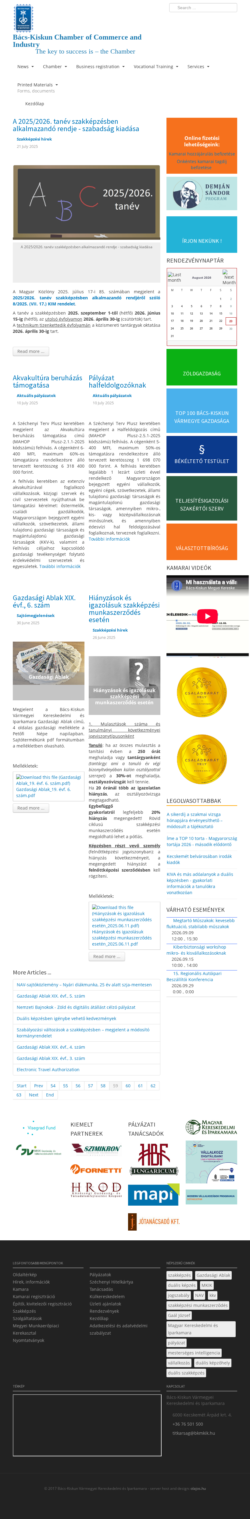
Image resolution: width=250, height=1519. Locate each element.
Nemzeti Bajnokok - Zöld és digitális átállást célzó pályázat (76, 1007)
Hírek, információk (31, 1282)
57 (90, 1086)
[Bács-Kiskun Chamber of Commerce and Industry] (86, 13)
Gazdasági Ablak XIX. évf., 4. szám (51, 1047)
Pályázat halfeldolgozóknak (117, 381)
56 (78, 1086)
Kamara (21, 1289)
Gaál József (179, 1315)
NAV (199, 1295)
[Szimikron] (96, 1151)
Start (22, 1086)
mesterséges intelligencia (194, 1353)
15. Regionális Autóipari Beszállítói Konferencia (194, 976)
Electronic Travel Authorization (48, 1069)
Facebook (197, 20)
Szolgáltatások (27, 1318)
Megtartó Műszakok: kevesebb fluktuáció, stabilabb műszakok (200, 923)
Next (33, 1095)
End (50, 1095)
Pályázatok (100, 1274)
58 (103, 1086)
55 (65, 1086)
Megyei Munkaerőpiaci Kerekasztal (36, 1329)
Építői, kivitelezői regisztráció (42, 1304)
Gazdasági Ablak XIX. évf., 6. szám (44, 601)
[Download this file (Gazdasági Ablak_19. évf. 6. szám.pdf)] (49, 780)
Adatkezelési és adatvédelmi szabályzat (119, 1329)
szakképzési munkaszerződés (198, 1305)
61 (140, 1086)
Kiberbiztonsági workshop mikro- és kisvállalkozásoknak (196, 950)
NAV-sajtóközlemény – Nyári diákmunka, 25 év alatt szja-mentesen (84, 985)
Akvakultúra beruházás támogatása (47, 381)
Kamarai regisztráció (34, 1296)
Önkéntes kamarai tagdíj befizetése (202, 164)
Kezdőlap (99, 1318)
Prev (38, 1086)
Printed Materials (36, 88)
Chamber (53, 66)
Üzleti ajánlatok (105, 1304)
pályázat (176, 1343)
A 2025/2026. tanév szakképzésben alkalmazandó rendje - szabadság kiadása (76, 125)
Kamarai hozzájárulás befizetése (202, 154)
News (23, 66)
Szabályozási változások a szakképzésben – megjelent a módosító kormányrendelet (83, 1033)
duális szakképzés (186, 1373)
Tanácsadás (101, 1289)
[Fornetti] (96, 1171)
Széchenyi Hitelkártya (111, 1282)
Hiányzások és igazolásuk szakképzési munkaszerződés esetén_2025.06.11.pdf (122, 938)
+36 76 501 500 (188, 1424)
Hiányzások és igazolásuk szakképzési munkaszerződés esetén (124, 608)
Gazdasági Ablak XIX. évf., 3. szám (51, 1058)
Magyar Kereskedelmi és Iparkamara (193, 1329)
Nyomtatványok (28, 1340)
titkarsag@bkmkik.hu (194, 1433)
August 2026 (201, 277)
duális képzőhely (213, 1363)
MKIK (207, 1285)
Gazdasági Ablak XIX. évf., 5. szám (51, 996)
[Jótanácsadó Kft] (154, 1223)
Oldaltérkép (25, 1274)
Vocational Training (154, 66)
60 (128, 1086)
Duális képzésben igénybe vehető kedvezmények (66, 1018)
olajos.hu (198, 1488)
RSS (231, 20)
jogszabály (178, 1295)
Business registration (98, 66)
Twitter (208, 20)
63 (18, 1095)
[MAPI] (154, 1196)
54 (53, 1086)
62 (153, 1086)
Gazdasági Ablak (213, 1275)
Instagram (219, 20)
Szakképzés (24, 1311)
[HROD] (96, 1191)
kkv (212, 1295)
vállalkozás (179, 1363)
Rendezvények (104, 1311)
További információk (59, 566)
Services (196, 66)
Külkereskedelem (107, 1296)
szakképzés (179, 1275)
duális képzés (182, 1285)
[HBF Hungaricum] (154, 1161)
